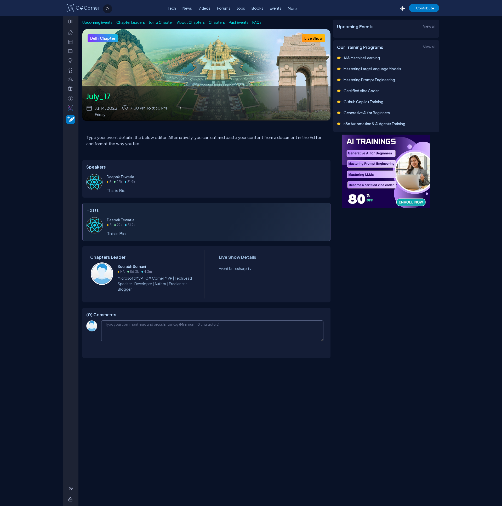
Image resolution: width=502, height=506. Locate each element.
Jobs (241, 8)
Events (275, 8)
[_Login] (71, 499)
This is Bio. (117, 190)
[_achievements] (71, 70)
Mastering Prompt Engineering (369, 79)
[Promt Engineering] (386, 171)
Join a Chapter (161, 22)
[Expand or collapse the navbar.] (71, 21)
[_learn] (71, 60)
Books (257, 8)
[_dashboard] (71, 41)
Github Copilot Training (363, 101)
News (187, 8)
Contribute (425, 8)
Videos (204, 8)
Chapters (217, 22)
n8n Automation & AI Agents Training (374, 123)
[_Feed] (71, 32)
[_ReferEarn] (71, 88)
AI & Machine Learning (362, 57)
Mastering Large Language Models (372, 68)
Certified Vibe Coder (361, 90)
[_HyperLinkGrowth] (69, 119)
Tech (172, 8)
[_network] (71, 79)
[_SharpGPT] (71, 108)
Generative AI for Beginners (367, 112)
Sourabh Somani (132, 266)
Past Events (238, 22)
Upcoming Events (97, 22)
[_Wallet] (71, 51)
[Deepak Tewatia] (94, 188)
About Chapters (191, 22)
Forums (223, 8)
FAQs (256, 22)
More (292, 8)
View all (429, 26)
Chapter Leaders (130, 22)
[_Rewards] (71, 98)
